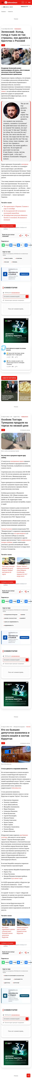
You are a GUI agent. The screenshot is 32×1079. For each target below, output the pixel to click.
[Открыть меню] (3, 2)
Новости (10, 11)
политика (19, 258)
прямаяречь (18, 28)
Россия (7, 262)
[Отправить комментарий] (27, 296)
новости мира (9, 258)
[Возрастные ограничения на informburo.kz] (22, 2)
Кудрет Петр (17, 416)
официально (25, 416)
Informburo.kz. (16, 788)
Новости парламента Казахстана (14, 975)
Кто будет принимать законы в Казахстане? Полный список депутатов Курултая (8, 932)
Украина (14, 262)
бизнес (23, 614)
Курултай (16, 982)
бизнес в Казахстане (11, 618)
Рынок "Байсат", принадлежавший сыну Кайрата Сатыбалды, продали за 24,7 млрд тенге (23, 571)
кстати (28, 726)
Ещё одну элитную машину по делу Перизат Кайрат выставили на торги (8, 570)
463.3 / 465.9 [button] (8, 7)
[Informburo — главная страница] (11, 2)
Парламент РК (18, 979)
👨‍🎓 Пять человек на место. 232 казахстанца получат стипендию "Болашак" (15, 362)
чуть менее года (16, 878)
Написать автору (26, 45)
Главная (3, 11)
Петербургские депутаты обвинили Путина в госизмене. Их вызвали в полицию (15, 217)
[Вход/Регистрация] (25, 2)
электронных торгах (17, 461)
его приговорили (19, 533)
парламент (8, 979)
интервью (25, 164)
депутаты (7, 982)
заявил (3, 91)
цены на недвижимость (12, 621)
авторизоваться (15, 292)
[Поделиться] (28, 1075)
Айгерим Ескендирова (19, 726)
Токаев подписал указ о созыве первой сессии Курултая (22, 930)
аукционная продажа (11, 614)
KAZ (29, 2)
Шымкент (23, 618)
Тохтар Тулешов (6, 529)
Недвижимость (9, 625)
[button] (26, 6)
